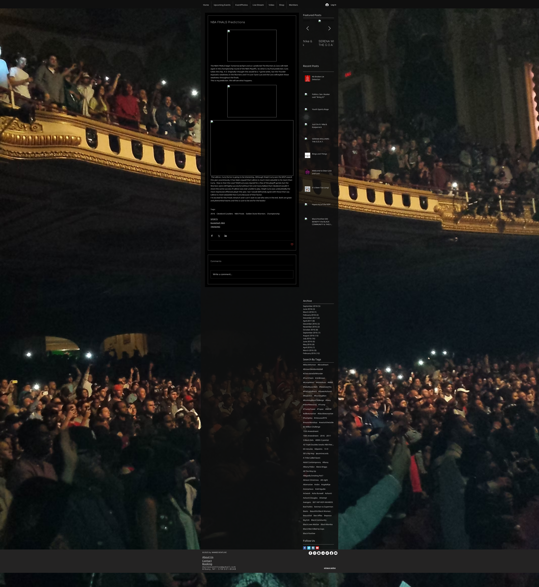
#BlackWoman (309, 365)
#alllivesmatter (309, 413)
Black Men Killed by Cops (313, 529)
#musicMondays (310, 422)
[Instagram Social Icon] (313, 547)
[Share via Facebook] (212, 235)
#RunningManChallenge (313, 400)
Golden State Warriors (255, 214)
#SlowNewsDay (310, 404)
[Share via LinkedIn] (225, 235)
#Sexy (328, 400)
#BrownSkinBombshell (313, 369)
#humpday (307, 418)
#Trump (321, 404)
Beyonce (327, 515)
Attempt (323, 498)
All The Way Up (309, 471)
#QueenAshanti (325, 391)
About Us (207, 557)
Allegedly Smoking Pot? (313, 475)
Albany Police (308, 467)
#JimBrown (320, 378)
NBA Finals (239, 214)
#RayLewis (307, 396)
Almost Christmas (311, 480)
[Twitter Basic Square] (308, 547)
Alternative (308, 484)
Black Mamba (327, 524)
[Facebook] (310, 553)
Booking (207, 563)
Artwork (306, 493)
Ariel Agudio (320, 489)
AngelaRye (325, 484)
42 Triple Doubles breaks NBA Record (318, 444)
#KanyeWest (308, 382)
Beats (305, 511)
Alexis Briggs (321, 467)
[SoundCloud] (323, 553)
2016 (213, 214)
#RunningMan (320, 396)
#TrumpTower (309, 409)
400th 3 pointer (322, 440)
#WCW (328, 409)
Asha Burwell (317, 493)
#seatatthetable (326, 422)
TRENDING (215, 227)
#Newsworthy (325, 387)
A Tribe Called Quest (311, 458)
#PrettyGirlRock (310, 391)
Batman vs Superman (323, 507)
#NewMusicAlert (310, 387)
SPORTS (214, 219)
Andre (316, 484)
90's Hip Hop (308, 453)
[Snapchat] (319, 553)
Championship (273, 214)
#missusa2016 (320, 418)
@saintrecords (322, 453)
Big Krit (306, 520)
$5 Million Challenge (311, 427)
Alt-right (324, 480)
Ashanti (328, 493)
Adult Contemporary (312, 462)
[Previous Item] (307, 28)
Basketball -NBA (218, 223)
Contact (207, 560)
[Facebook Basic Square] (304, 547)
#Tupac (320, 409)
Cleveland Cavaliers (225, 214)
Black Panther (309, 533)
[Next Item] (329, 28)
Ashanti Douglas (310, 498)
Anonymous (308, 489)
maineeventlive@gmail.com (219, 567)
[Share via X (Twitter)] (218, 235)
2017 (328, 436)
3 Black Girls (308, 440)
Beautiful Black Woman (320, 511)
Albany (325, 462)
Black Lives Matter (311, 524)
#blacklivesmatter (325, 413)
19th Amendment (310, 436)
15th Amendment (310, 431)
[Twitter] (327, 553)
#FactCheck (308, 378)
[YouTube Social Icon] (317, 547)
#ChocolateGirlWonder (313, 373)
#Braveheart (323, 365)
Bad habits (308, 507)
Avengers (307, 502)
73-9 (326, 449)
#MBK (330, 382)
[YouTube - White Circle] (335, 553)
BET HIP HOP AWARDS (323, 502)
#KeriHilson (321, 382)
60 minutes (308, 449)
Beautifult (307, 515)
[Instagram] (314, 553)
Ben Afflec (318, 515)
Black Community (318, 520)
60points (318, 449)
